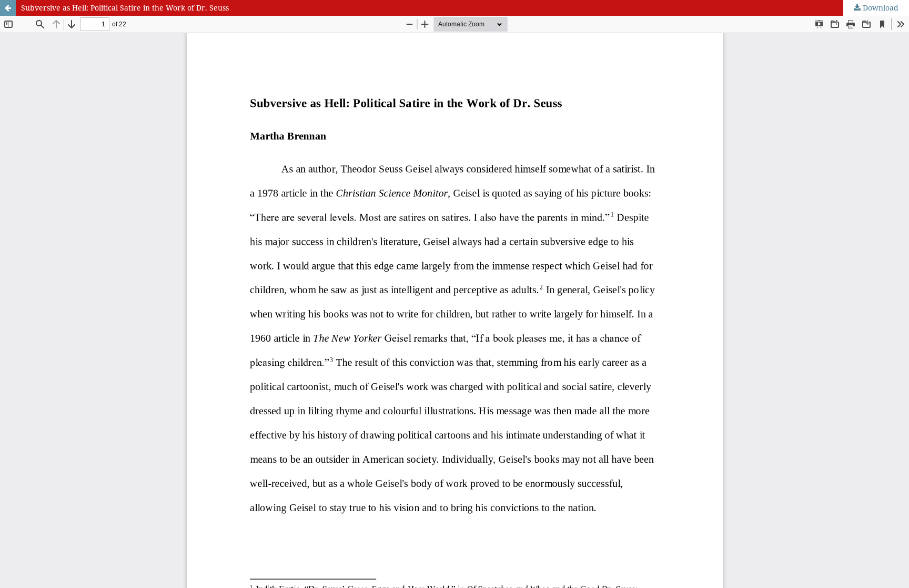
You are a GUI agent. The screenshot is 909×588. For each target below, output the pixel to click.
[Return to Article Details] (8, 8)
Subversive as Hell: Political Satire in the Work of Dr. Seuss (125, 8)
